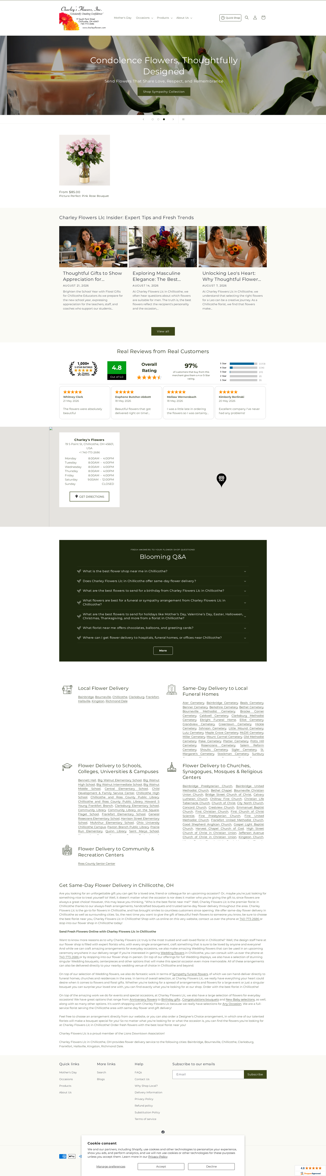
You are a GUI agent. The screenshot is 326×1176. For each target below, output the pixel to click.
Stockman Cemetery (233, 754)
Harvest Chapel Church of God (220, 828)
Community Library (92, 810)
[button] (144, 18)
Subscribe (255, 1074)
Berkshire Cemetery (223, 707)
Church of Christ (223, 803)
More (163, 650)
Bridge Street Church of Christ (228, 794)
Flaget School (88, 814)
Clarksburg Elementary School (137, 805)
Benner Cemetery (195, 707)
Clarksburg (136, 697)
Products (65, 1085)
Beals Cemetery (251, 703)
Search (101, 1072)
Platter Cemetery (235, 741)
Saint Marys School (144, 831)
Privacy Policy (158, 1156)
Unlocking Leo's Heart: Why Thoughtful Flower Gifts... (230, 276)
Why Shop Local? (146, 1085)
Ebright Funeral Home (218, 720)
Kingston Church (251, 837)
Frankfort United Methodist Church (237, 820)
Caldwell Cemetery (214, 715)
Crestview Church (221, 807)
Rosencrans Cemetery (218, 745)
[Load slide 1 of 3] (152, 119)
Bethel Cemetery (251, 707)
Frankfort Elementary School (123, 814)
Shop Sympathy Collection (163, 91)
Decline (211, 1166)
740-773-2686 (250, 919)
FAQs (138, 1072)
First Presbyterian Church (219, 816)
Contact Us (142, 1079)
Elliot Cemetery (251, 720)
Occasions (66, 1079)
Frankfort (152, 697)
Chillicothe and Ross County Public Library (125, 797)
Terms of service (145, 1119)
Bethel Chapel (221, 790)
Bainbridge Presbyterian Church (207, 786)
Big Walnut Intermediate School (119, 784)
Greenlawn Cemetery (235, 724)
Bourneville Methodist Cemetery (209, 711)
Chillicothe (119, 697)
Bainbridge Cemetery (222, 703)
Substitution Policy (147, 1112)
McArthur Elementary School (112, 822)
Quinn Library (115, 831)
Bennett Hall (87, 780)
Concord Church (194, 807)
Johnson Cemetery (212, 728)
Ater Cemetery (193, 703)
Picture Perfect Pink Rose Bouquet (84, 196)
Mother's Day (68, 1072)
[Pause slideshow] (182, 119)
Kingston (98, 701)
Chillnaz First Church (226, 799)
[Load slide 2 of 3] (158, 119)
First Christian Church (211, 811)
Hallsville (84, 701)
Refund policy (144, 1105)
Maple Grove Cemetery (221, 732)
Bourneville (103, 697)
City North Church (250, 803)
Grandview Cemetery (199, 724)
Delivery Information (148, 1092)
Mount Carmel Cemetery (224, 737)
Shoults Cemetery (214, 749)
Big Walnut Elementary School (120, 780)
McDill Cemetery (251, 732)
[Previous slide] (143, 119)
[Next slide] (173, 119)
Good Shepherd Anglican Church (207, 824)
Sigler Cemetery (244, 749)
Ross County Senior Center (96, 863)
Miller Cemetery (194, 737)
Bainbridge (86, 697)
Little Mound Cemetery (246, 728)
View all (163, 331)
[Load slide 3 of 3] (164, 119)
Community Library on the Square (133, 810)
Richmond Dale (117, 701)
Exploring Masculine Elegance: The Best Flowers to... (156, 276)
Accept (161, 1166)
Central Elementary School (126, 788)
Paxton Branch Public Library (128, 827)
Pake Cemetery (209, 741)
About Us (65, 1092)
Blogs (101, 1079)
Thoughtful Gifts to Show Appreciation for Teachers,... (92, 276)
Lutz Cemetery (193, 732)
